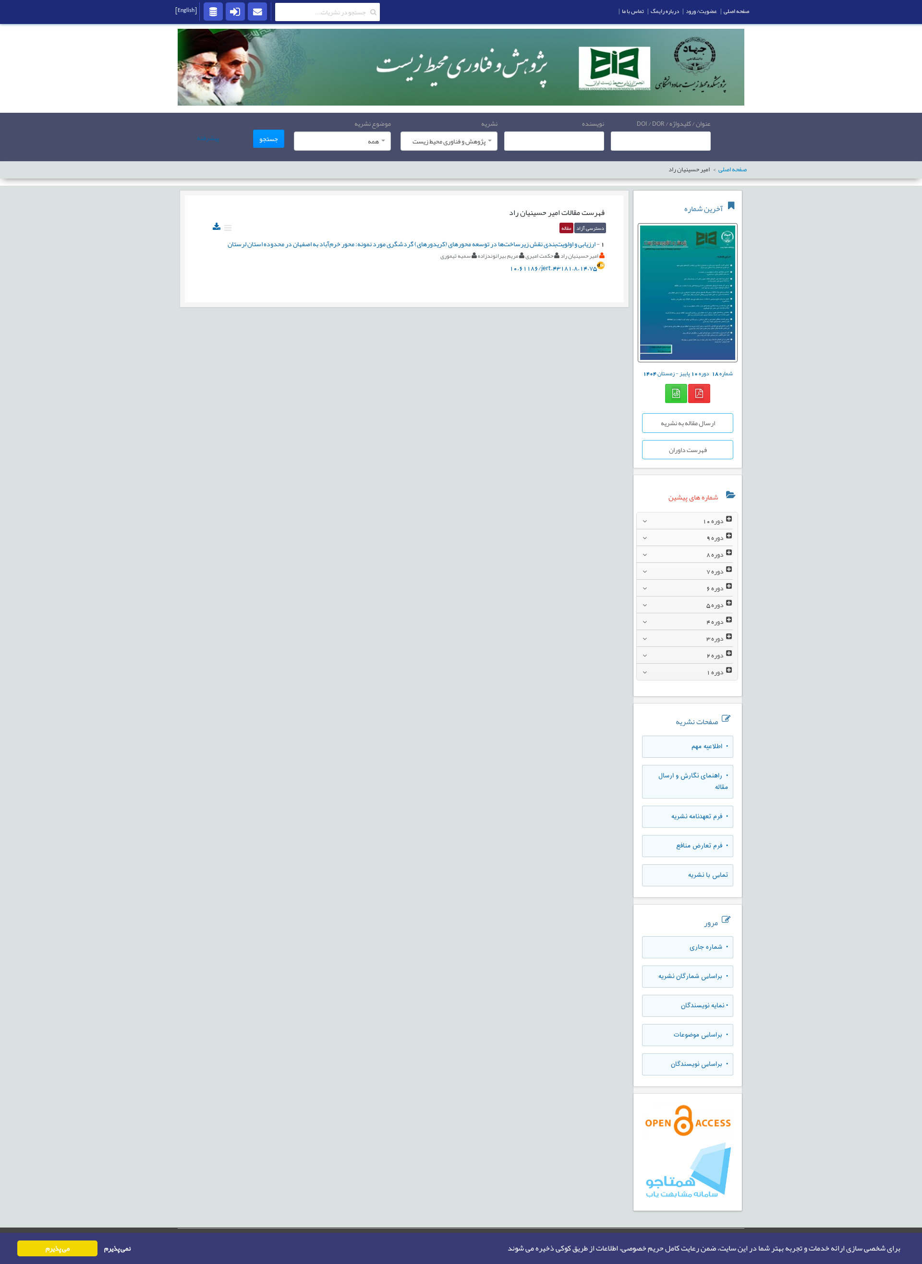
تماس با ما (633, 11)
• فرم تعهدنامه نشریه (699, 816)
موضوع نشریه (372, 123)
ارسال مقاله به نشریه (688, 422)
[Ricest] (213, 11)
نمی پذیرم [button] (117, 1248)
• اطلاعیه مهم (710, 746)
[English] (186, 10)
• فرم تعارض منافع (702, 846)
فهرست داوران (688, 449)
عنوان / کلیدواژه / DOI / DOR (674, 123)
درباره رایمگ (665, 11)
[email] (257, 11)
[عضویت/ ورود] (235, 11)
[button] (504, 1248)
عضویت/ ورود (701, 11)
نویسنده (593, 123)
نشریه (489, 123)
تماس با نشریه (708, 875)
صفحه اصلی (736, 11)
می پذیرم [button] (58, 1248)
